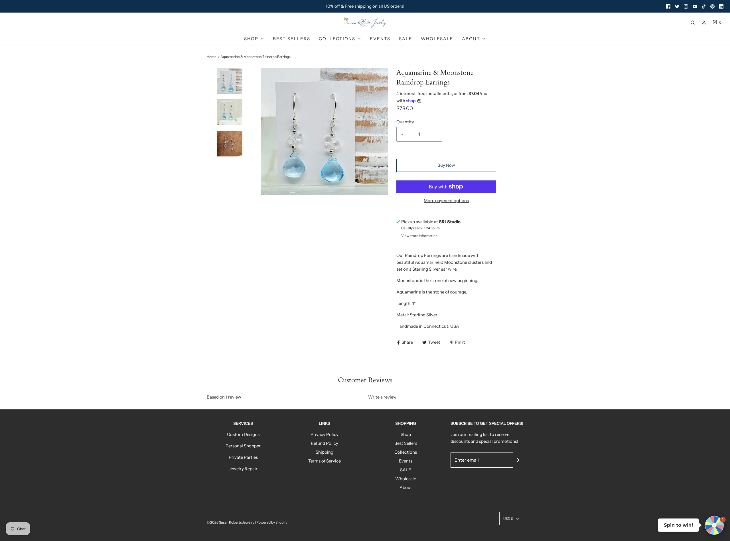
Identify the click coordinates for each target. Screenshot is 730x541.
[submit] (518, 460)
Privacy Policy (324, 434)
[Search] (692, 22)
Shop (406, 434)
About (406, 487)
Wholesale (437, 38)
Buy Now (446, 165)
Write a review (382, 397)
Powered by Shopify (271, 522)
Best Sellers (291, 38)
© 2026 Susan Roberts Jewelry (230, 522)
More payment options (446, 200)
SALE (405, 38)
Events (380, 38)
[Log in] (703, 22)
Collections (405, 452)
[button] (229, 91)
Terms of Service (324, 461)
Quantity (405, 121)
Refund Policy (324, 443)
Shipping (324, 452)
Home (211, 57)
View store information (419, 236)
